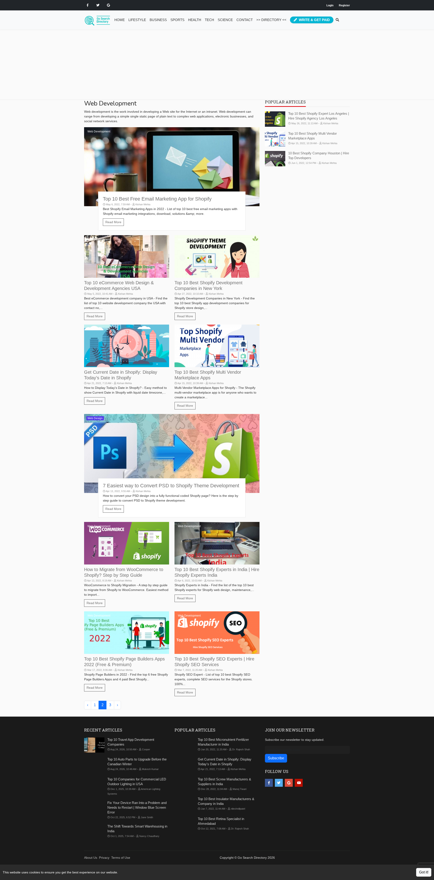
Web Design (95, 418)
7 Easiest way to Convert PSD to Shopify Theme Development (171, 485)
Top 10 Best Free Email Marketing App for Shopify (157, 199)
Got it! (423, 872)
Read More (113, 222)
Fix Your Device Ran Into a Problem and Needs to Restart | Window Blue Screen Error (137, 807)
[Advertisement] (219, 68)
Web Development (98, 131)
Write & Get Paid (314, 20)
